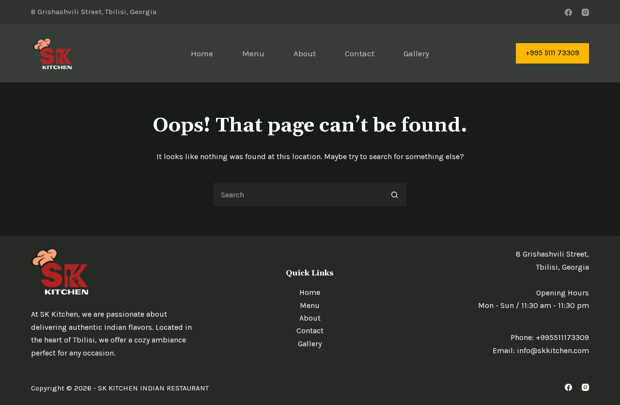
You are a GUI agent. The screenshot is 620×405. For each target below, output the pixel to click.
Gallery (416, 53)
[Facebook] (568, 12)
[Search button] (395, 194)
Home (202, 53)
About (305, 53)
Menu (253, 53)
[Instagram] (585, 12)
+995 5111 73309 (552, 53)
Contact (359, 53)
